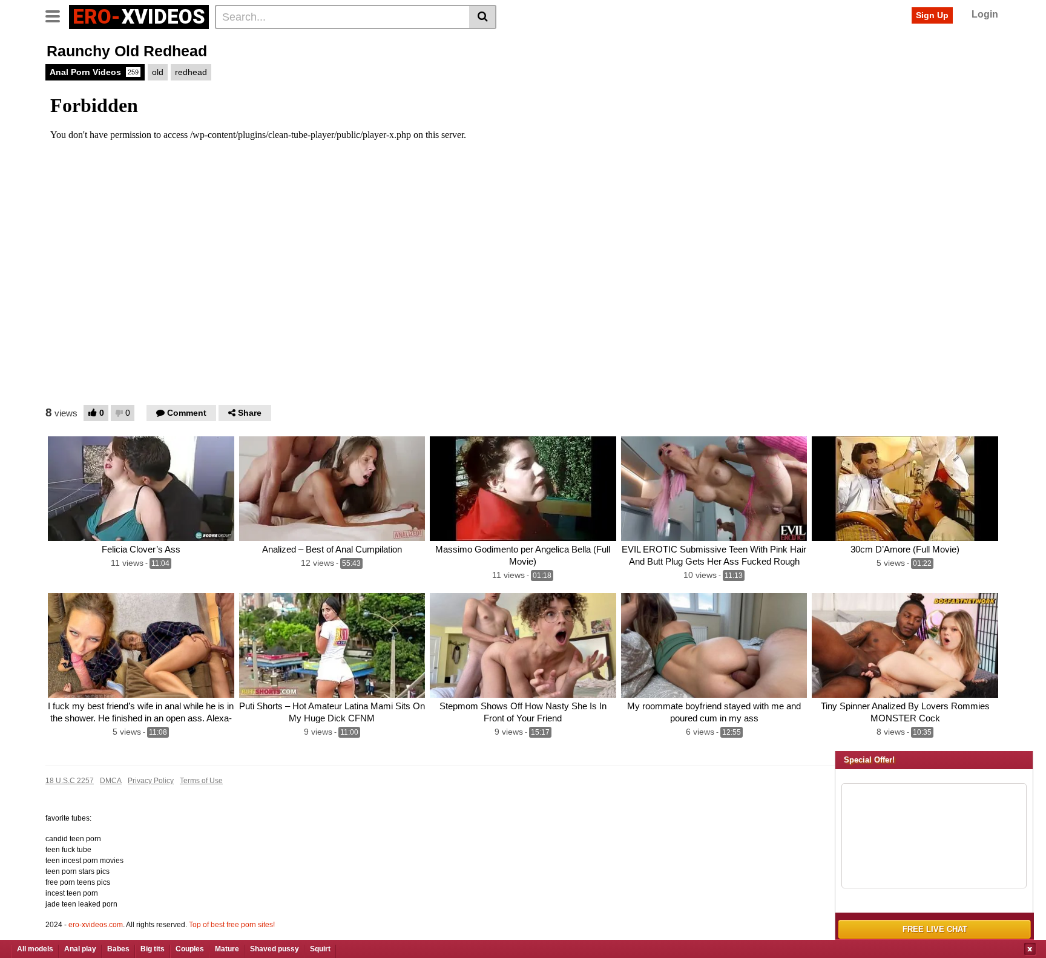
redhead (191, 72)
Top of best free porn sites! (232, 924)
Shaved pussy (274, 949)
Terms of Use (201, 780)
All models (35, 949)
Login (985, 14)
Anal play (80, 949)
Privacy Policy (151, 780)
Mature (227, 949)
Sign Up (932, 15)
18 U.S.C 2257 (69, 780)
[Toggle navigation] (57, 15)
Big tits (152, 949)
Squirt (320, 949)
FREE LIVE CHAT (935, 929)
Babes (118, 949)
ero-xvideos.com (95, 924)
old (157, 72)
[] (482, 17)
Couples (190, 949)
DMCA (111, 780)
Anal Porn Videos (94, 72)
